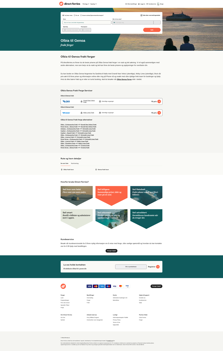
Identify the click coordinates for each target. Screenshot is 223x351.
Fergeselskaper (65, 300)
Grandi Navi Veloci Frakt (88, 124)
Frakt (88, 302)
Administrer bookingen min (120, 297)
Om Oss (63, 317)
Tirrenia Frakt (85, 145)
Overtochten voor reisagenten (95, 320)
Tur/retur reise (68, 15)
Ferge (62, 307)
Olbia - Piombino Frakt (68, 143)
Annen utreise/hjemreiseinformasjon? (92, 15)
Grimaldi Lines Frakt (89, 129)
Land (62, 297)
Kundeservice (142, 300)
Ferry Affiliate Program (93, 317)
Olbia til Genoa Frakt (67, 95)
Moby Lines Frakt (82, 141)
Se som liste (64, 163)
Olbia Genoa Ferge (124, 79)
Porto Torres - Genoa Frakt (69, 126)
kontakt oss (110, 340)
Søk (151, 30)
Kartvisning (74, 163)
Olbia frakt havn (68, 169)
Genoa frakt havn (103, 169)
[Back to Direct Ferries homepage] (69, 4)
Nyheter (63, 320)
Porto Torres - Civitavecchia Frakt (71, 139)
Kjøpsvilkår (116, 324)
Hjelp (140, 302)
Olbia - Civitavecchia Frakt (69, 124)
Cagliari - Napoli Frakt (68, 133)
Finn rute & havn (65, 302)
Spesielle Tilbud (65, 305)
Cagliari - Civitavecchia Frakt (70, 131)
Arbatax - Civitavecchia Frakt (70, 129)
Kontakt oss (142, 297)
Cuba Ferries (142, 317)
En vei (77, 15)
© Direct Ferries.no (65, 337)
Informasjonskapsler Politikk (120, 317)
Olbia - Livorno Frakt (67, 137)
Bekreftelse (116, 300)
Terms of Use (116, 322)
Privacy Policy (116, 320)
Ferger (88, 300)
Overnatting (90, 297)
